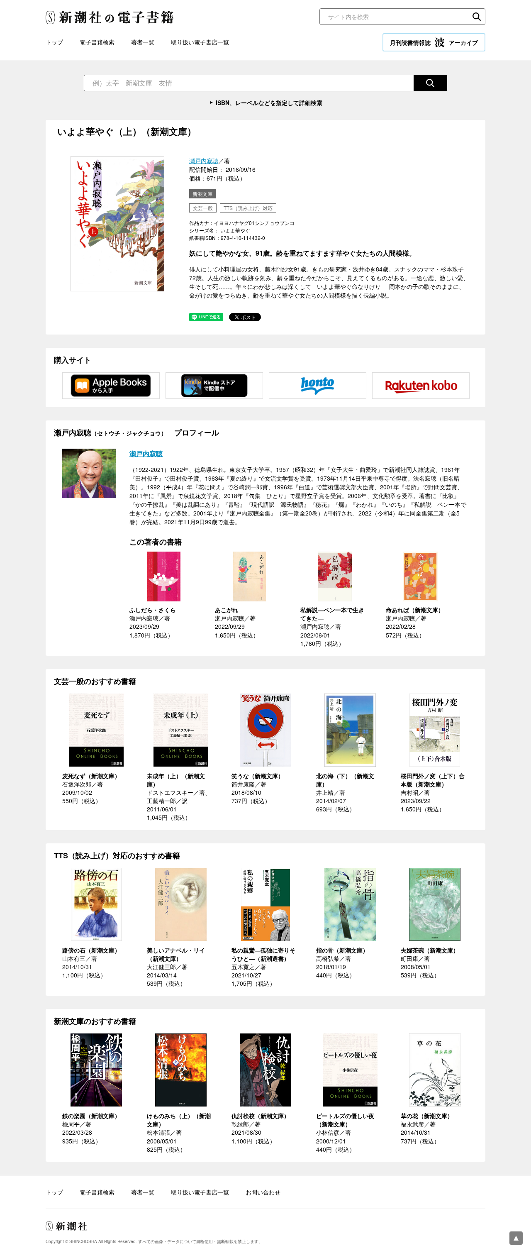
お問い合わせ (263, 1192)
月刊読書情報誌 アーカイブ (434, 42)
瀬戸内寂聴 (203, 160)
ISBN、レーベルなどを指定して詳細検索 (269, 102)
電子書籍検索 (97, 42)
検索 (477, 16)
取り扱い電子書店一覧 (200, 42)
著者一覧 (142, 42)
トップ (54, 42)
